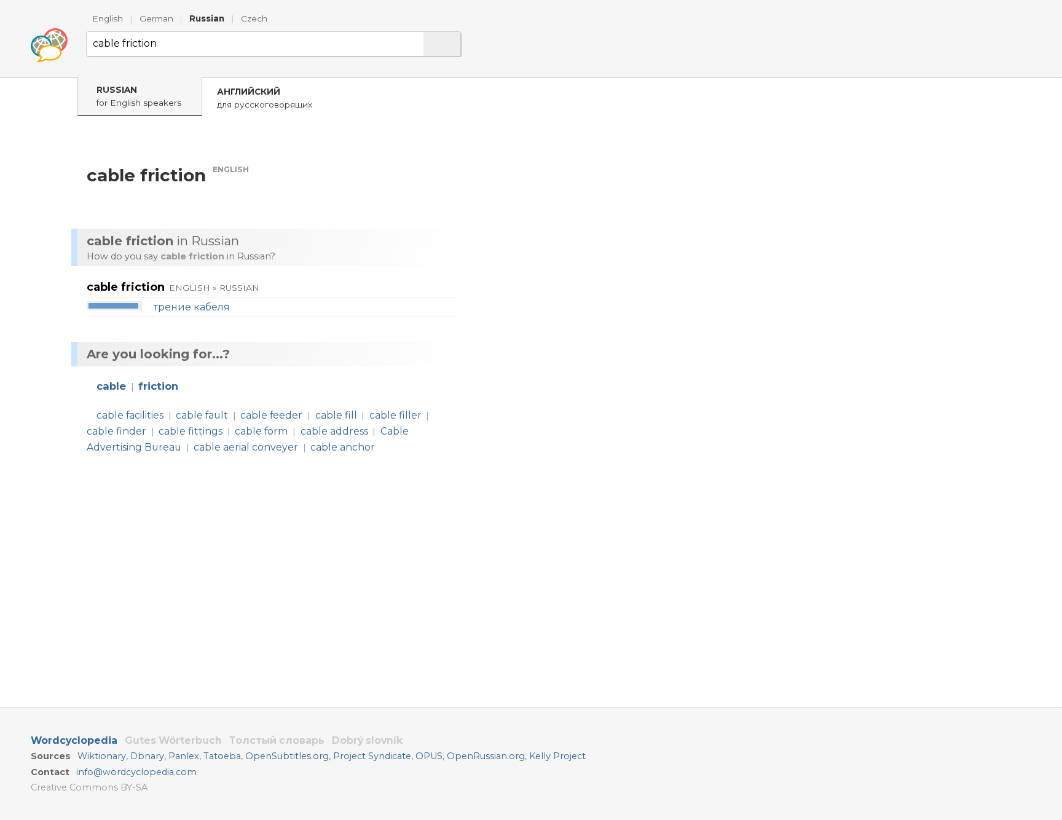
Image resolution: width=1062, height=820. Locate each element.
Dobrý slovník (367, 740)
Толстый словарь (276, 740)
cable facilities (129, 415)
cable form (261, 431)
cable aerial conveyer (246, 447)
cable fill (336, 415)
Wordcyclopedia (74, 740)
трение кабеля (192, 307)
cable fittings (190, 431)
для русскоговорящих (264, 98)
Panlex (183, 756)
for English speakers (138, 96)
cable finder (116, 431)
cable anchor (342, 447)
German (156, 18)
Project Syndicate (372, 756)
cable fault (202, 415)
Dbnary (147, 756)
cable (111, 386)
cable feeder (271, 415)
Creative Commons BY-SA (89, 787)
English (107, 18)
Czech (254, 18)
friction (158, 386)
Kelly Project (557, 756)
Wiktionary (101, 756)
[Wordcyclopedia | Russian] (49, 45)
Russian (206, 18)
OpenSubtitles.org (287, 756)
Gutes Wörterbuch (173, 740)
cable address (334, 431)
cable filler (395, 415)
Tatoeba (222, 756)
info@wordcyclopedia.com (136, 772)
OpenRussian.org (486, 756)
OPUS (428, 756)
